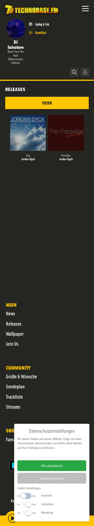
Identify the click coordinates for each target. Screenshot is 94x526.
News (10, 313)
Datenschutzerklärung (59, 455)
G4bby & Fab (42, 24)
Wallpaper (15, 334)
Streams (13, 407)
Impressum (38, 455)
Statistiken (47, 504)
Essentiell (46, 495)
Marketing (47, 512)
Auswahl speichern (52, 478)
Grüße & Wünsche (21, 376)
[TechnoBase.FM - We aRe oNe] (31, 16)
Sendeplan (15, 386)
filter (47, 102)
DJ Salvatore (16, 44)
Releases (13, 324)
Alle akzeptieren (52, 465)
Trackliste (14, 397)
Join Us (12, 344)
